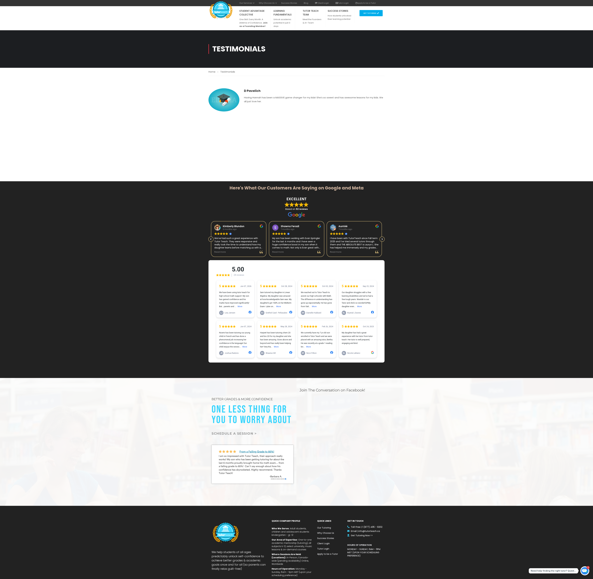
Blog (306, 3)
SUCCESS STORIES (338, 11)
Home (211, 71)
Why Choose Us (267, 3)
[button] (382, 239)
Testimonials (227, 71)
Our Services (245, 3)
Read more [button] (220, 252)
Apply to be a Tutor (366, 3)
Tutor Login (343, 3)
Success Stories (289, 3)
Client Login (323, 3)
